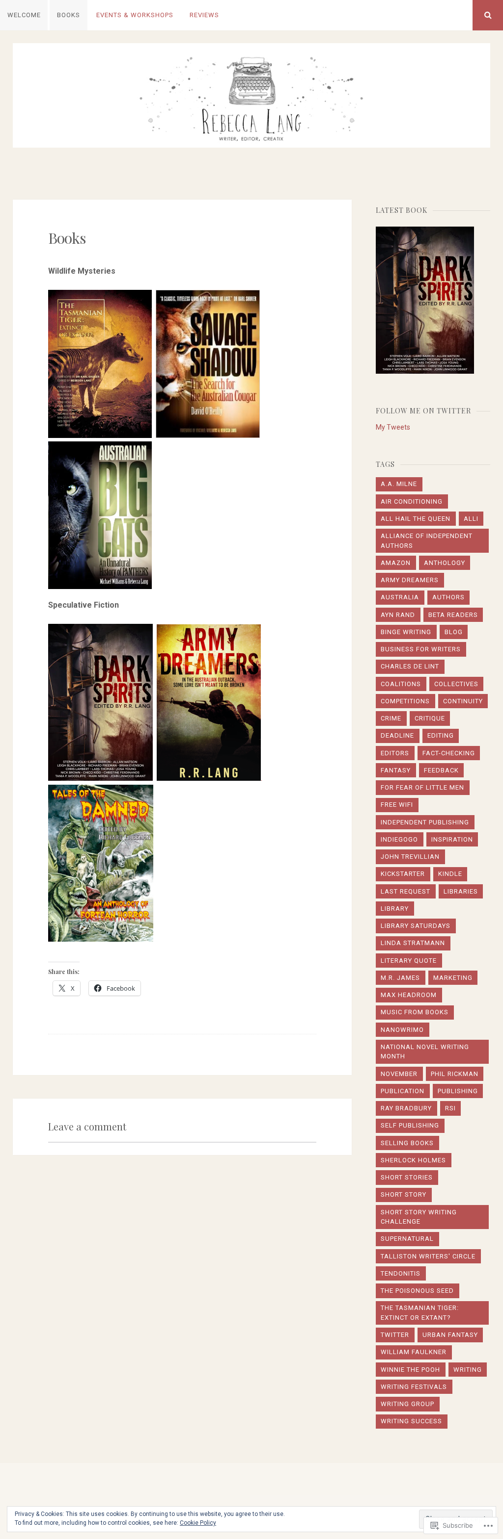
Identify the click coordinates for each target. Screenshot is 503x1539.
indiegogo (399, 839)
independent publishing (425, 822)
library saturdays (415, 925)
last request (405, 891)
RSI (450, 1108)
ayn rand (398, 614)
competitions (405, 701)
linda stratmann (413, 943)
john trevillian (410, 856)
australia (400, 597)
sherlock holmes (413, 1160)
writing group (407, 1404)
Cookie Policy (198, 1522)
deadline (397, 735)
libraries (461, 891)
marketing (453, 977)
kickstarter (403, 873)
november (399, 1073)
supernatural (407, 1238)
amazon (396, 562)
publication (402, 1091)
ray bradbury (406, 1108)
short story (403, 1194)
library (395, 908)
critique (430, 718)
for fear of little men (422, 787)
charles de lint (410, 666)
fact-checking (448, 753)
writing (467, 1369)
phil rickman (454, 1073)
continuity (463, 701)
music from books (414, 1012)
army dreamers (410, 580)
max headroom (409, 995)
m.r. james (400, 977)
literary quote (409, 960)
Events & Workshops (134, 15)
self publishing (410, 1125)
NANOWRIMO (402, 1029)
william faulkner (414, 1352)
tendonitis (400, 1273)
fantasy (396, 770)
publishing (458, 1091)
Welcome (24, 15)
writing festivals (414, 1386)
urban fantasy (450, 1334)
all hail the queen (415, 518)
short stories (407, 1177)
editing (440, 735)
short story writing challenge (419, 1217)
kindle (450, 873)
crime (391, 718)
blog (454, 632)
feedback (441, 770)
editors (395, 753)
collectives (456, 684)
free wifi (397, 804)
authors (448, 597)
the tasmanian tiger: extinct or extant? (420, 1312)
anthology (444, 562)
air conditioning (412, 501)
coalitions (401, 684)
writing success (411, 1421)
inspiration (452, 839)
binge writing (406, 632)
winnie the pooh (410, 1369)
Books (68, 15)
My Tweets (393, 427)
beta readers (453, 614)
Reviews (204, 15)
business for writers (421, 649)
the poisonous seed (417, 1290)
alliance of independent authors (427, 540)
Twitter (395, 1334)
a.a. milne (399, 483)
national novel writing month (425, 1051)
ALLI (471, 518)
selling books (407, 1143)
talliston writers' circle (428, 1256)
